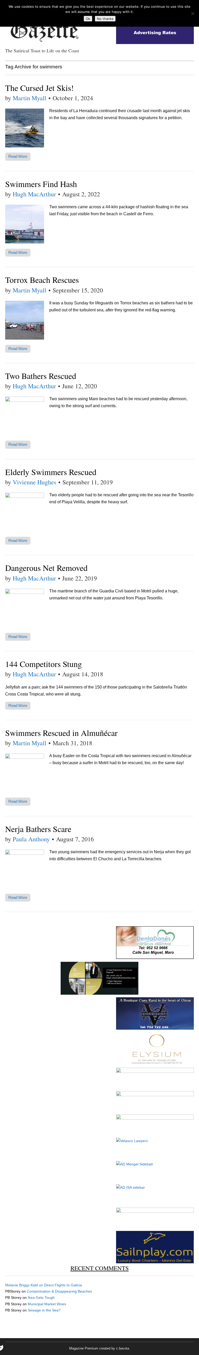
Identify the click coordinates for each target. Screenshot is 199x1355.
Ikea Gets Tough (41, 1297)
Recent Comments (99, 1268)
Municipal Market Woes (47, 1304)
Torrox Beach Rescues (42, 279)
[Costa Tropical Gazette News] (44, 29)
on (24, 1285)
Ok (88, 19)
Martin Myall (29, 98)
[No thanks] (192, 13)
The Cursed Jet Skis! (39, 87)
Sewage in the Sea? (44, 1310)
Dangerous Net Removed (46, 567)
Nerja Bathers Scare (38, 828)
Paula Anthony (31, 839)
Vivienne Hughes (34, 482)
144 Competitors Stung (43, 663)
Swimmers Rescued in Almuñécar (61, 732)
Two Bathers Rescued (40, 375)
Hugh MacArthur (34, 194)
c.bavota (122, 1348)
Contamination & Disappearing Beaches (59, 1291)
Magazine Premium (83, 1348)
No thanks (105, 19)
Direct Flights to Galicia (63, 1285)
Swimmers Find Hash (41, 183)
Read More (17, 156)
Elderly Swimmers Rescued (50, 471)
